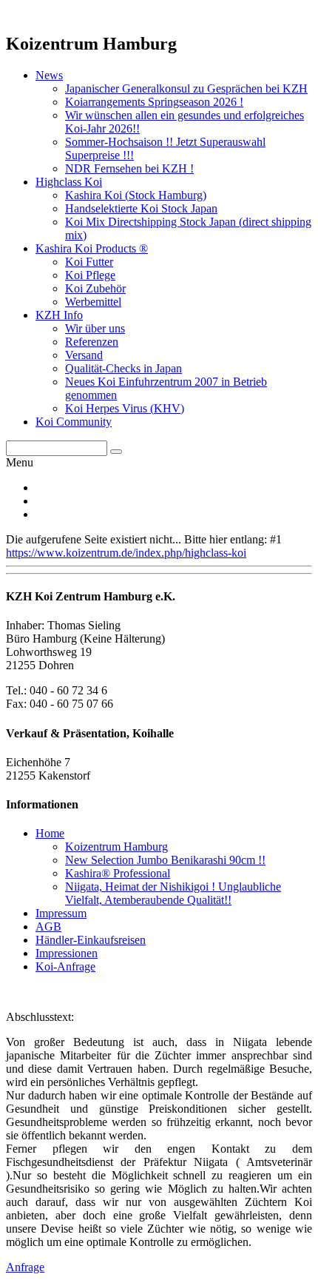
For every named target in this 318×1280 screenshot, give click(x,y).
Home (49, 833)
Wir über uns (95, 328)
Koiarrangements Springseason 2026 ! (154, 102)
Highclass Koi (68, 181)
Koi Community (73, 421)
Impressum (61, 913)
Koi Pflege (90, 275)
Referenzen (91, 341)
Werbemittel (93, 301)
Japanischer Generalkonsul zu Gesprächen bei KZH (186, 88)
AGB (48, 926)
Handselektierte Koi (141, 208)
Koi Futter (89, 261)
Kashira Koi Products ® (91, 248)
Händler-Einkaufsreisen (90, 940)
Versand (84, 355)
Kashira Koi (135, 195)
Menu (19, 462)
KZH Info (59, 315)
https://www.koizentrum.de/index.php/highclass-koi (126, 552)
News (49, 75)
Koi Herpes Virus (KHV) (124, 408)
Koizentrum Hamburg (116, 846)
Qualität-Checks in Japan (123, 368)
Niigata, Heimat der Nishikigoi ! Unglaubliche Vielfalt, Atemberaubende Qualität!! (173, 893)
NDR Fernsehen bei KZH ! (129, 168)
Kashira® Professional (117, 873)
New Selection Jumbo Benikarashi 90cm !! (165, 860)
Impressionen (66, 953)
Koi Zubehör (95, 288)
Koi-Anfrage (65, 966)
